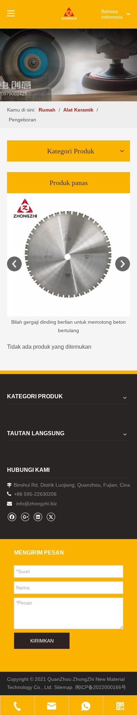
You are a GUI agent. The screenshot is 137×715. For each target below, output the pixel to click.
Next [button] (122, 264)
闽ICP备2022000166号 (100, 687)
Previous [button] (14, 264)
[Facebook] (11, 516)
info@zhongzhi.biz (36, 503)
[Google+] (24, 516)
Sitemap (63, 687)
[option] (68, 264)
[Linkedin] (37, 516)
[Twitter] (50, 516)
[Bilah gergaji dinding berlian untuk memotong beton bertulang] (68, 254)
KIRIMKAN (42, 641)
